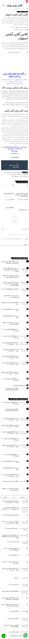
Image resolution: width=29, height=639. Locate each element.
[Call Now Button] (3, 636)
